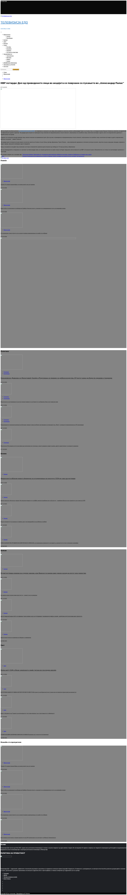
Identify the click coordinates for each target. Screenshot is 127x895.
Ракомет (8, 50)
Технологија (10, 56)
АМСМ (5, 875)
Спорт (5, 45)
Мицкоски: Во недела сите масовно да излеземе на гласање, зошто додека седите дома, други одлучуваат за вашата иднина (39, 446)
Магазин (8, 57)
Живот (8, 59)
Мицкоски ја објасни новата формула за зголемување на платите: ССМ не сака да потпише (38, 479)
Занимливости (8, 54)
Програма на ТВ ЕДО (9, 64)
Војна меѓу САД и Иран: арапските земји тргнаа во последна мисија (28, 670)
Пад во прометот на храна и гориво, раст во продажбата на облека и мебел (24, 521)
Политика (6, 372)
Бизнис (6, 43)
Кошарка (8, 48)
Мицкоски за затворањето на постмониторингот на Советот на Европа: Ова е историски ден (29, 402)
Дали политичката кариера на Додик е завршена (16, 637)
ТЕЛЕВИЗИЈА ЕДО (14, 22)
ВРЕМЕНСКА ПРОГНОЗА (10, 63)
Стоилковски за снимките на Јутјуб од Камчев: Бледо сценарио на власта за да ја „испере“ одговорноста (53, 156)
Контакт (6, 66)
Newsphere (19, 893)
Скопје (8, 36)
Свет (5, 41)
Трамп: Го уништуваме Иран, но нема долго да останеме (18, 184)
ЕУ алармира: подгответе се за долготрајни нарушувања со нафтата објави (24, 233)
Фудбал (8, 47)
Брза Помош (7, 878)
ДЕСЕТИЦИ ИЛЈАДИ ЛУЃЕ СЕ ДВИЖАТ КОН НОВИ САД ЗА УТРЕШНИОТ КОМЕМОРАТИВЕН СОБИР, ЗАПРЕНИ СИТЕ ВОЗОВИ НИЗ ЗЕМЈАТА (41, 616)
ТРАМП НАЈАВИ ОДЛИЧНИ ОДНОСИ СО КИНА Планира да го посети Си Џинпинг (25, 734)
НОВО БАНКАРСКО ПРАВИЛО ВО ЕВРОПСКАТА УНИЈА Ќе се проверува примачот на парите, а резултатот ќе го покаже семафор (39, 543)
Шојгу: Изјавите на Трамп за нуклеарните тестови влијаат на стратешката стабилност (28, 713)
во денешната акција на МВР (27, 131)
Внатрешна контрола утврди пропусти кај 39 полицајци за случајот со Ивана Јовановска (28, 837)
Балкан (6, 40)
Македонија (7, 34)
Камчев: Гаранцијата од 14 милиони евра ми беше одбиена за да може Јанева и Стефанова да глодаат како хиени (56, 154)
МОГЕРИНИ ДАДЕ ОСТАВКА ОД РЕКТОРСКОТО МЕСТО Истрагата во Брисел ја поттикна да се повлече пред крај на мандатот (38, 692)
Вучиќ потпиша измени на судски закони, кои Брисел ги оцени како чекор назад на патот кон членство (43, 573)
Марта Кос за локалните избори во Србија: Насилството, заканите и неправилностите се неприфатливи (33, 208)
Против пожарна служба (10, 877)
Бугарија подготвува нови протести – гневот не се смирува (19, 595)
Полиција (6, 873)
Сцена (8, 61)
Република (9, 38)
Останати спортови (12, 52)
